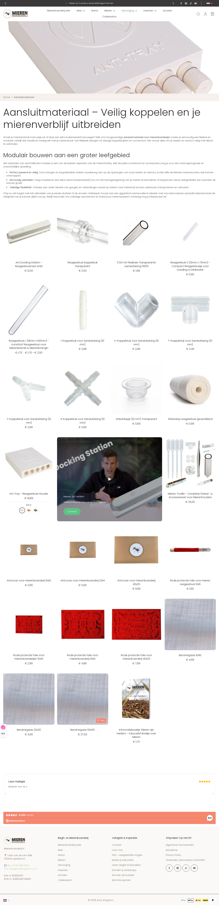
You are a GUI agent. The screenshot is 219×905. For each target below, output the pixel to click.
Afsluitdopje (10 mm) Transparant (136, 419)
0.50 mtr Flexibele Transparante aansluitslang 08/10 (136, 264)
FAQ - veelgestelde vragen (127, 854)
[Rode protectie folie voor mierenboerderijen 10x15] (29, 624)
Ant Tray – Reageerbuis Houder (28, 494)
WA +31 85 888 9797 (18, 865)
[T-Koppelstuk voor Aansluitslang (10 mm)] (190, 310)
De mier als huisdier (123, 875)
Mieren (108, 10)
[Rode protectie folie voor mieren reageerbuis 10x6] (190, 550)
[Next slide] (173, 3)
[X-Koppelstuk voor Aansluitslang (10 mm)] (82, 388)
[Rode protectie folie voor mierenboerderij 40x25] (136, 624)
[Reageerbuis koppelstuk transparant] (82, 232)
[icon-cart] (212, 14)
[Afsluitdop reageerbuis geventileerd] (190, 388)
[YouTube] (195, 3)
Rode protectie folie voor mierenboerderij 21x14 (82, 657)
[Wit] (22, 510)
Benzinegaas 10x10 (190, 655)
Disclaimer (172, 849)
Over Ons (117, 849)
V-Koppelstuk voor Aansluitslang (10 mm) (136, 342)
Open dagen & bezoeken (126, 865)
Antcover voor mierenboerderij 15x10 (29, 580)
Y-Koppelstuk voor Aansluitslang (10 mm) (29, 421)
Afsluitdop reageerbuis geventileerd (190, 419)
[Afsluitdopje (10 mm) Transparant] (136, 388)
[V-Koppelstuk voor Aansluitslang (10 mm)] (136, 310)
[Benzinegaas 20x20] (29, 699)
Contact (116, 845)
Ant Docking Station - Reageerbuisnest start (29, 264)
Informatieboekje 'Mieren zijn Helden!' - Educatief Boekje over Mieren (136, 733)
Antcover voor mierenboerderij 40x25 (136, 582)
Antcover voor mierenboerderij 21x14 (83, 580)
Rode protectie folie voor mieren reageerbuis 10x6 (190, 582)
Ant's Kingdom (105, 900)
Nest (79, 10)
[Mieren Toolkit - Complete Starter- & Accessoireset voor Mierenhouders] (190, 463)
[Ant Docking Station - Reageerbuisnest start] (29, 232)
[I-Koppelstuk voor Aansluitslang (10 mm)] (82, 310)
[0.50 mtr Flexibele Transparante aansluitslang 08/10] (136, 232)
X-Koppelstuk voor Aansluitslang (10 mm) (82, 421)
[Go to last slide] (5, 3)
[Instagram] (186, 3)
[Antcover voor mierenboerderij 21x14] (82, 550)
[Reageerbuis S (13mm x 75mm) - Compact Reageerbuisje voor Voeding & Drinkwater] (190, 232)
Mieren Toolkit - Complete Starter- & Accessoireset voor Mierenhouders (190, 495)
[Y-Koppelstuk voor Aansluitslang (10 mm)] (29, 388)
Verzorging (128, 10)
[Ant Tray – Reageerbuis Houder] (29, 463)
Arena (94, 10)
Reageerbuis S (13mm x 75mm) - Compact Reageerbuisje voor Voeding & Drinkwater (190, 266)
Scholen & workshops (124, 870)
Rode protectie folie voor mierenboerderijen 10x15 (28, 657)
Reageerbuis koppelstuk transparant (82, 264)
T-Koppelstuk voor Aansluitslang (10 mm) (190, 342)
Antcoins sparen (121, 880)
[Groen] (35, 510)
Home (6, 97)
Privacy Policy (173, 854)
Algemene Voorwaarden (180, 845)
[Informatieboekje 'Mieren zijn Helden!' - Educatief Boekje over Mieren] (136, 699)
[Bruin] (28, 510)
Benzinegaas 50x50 (82, 730)
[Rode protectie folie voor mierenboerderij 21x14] (82, 624)
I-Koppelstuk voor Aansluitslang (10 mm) (82, 342)
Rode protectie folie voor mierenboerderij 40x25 (136, 657)
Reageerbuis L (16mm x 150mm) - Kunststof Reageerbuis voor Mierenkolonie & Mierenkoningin (29, 344)
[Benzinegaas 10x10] (190, 624)
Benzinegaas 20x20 (29, 730)
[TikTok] (190, 3)
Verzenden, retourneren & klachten (185, 860)
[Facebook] (181, 3)
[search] (198, 14)
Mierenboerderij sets (58, 10)
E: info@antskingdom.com (22, 868)
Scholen (167, 10)
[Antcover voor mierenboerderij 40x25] (136, 550)
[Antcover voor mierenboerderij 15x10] (29, 550)
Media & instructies (123, 860)
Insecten (148, 10)
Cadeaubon (109, 16)
